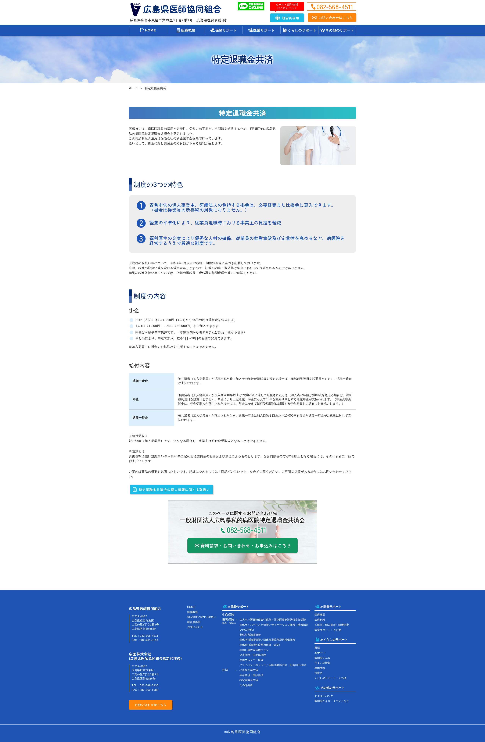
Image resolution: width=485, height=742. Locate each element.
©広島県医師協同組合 (242, 732)
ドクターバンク (323, 695)
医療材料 (319, 619)
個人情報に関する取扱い (201, 616)
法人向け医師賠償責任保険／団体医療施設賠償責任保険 (272, 619)
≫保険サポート (238, 606)
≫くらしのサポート (334, 639)
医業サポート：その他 (327, 629)
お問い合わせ (195, 627)
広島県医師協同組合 (145, 608)
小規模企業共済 (248, 670)
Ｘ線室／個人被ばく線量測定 (331, 624)
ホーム (133, 88)
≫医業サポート (331, 606)
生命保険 (228, 614)
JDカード (320, 652)
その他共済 (246, 685)
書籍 (317, 647)
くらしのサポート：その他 (330, 677)
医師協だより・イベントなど (331, 700)
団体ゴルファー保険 (251, 659)
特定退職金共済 (155, 88)
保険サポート (226, 30)
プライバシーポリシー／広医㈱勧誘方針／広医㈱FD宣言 (273, 664)
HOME (150, 30)
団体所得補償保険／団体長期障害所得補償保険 (267, 639)
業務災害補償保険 (250, 634)
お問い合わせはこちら (335, 17)
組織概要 (188, 30)
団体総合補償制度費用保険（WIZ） (260, 644)
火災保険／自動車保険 (252, 654)
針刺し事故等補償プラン (254, 649)
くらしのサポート (302, 30)
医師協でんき (322, 657)
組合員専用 (290, 17)
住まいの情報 (322, 662)
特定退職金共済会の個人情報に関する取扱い (174, 489)
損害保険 (228, 619)
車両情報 (319, 667)
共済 (225, 670)
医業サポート (264, 30)
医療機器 (319, 614)
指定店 (318, 672)
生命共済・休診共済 (251, 675)
